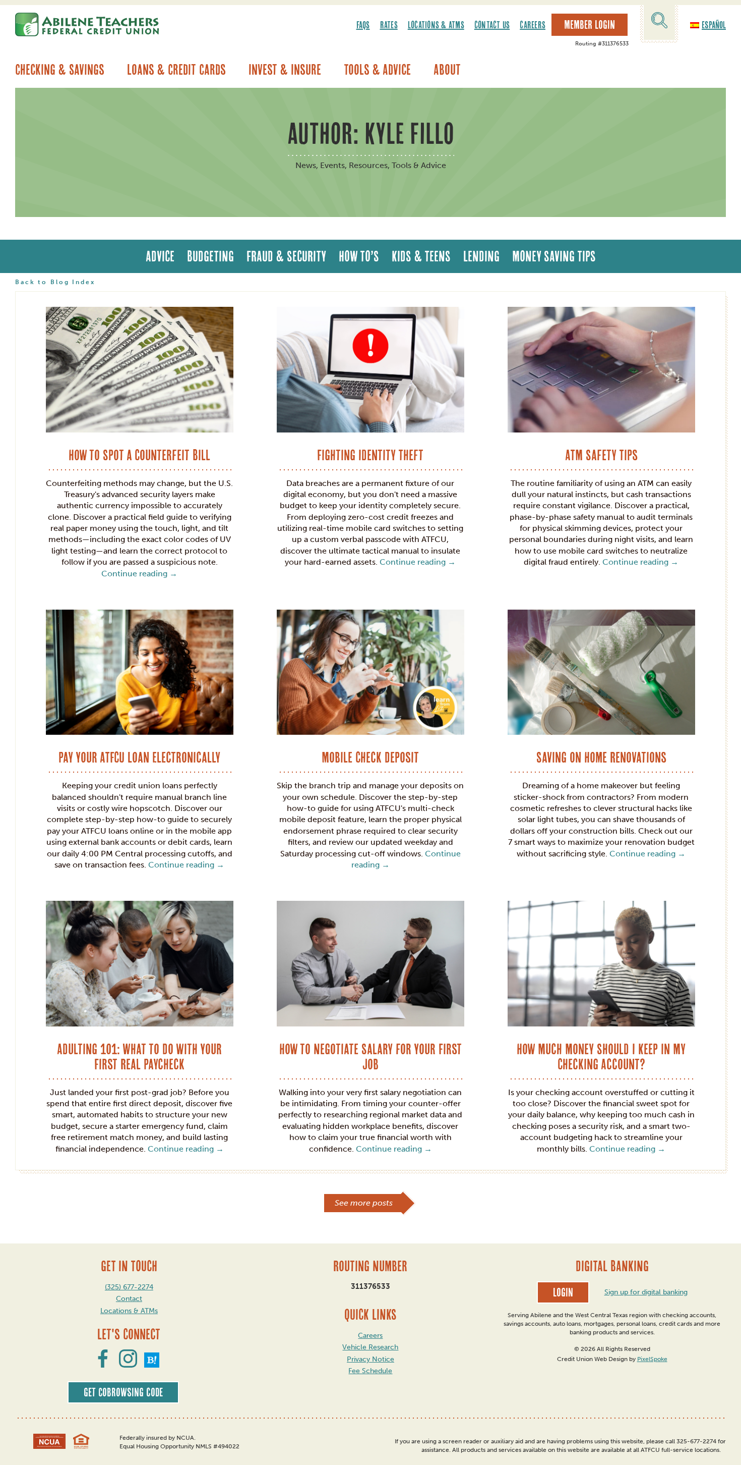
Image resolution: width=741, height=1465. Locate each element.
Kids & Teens (421, 256)
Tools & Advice (377, 70)
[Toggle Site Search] (659, 22)
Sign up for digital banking (646, 1292)
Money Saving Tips (554, 256)
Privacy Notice (370, 1359)
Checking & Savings (59, 70)
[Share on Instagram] (128, 1364)
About (447, 70)
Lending (481, 256)
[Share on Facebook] (103, 1364)
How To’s (359, 256)
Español (714, 24)
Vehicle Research (370, 1347)
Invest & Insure (285, 70)
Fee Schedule (370, 1371)
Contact (129, 1298)
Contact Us (492, 24)
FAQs (363, 24)
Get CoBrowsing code (123, 1392)
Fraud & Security (286, 256)
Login (563, 1292)
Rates (389, 24)
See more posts (364, 1203)
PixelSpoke (652, 1359)
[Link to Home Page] (87, 24)
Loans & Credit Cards (176, 70)
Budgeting (210, 256)
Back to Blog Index (55, 282)
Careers (532, 24)
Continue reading (139, 573)
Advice (160, 256)
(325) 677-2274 (129, 1287)
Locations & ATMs (436, 24)
